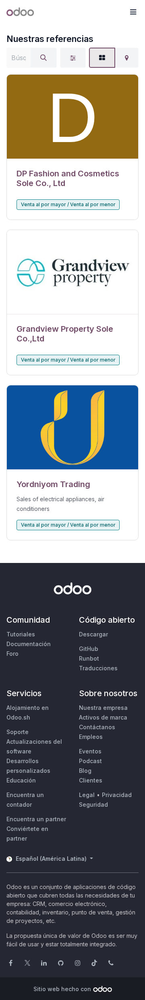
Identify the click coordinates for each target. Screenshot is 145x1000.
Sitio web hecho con (62, 988)
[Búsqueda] (43, 58)
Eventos (90, 751)
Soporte (17, 731)
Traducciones (98, 668)
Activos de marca (103, 717)
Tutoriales (20, 634)
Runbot (89, 658)
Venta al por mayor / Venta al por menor (68, 204)
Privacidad (117, 794)
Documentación (28, 643)
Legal (87, 794)
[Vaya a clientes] (72, 117)
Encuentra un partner (36, 819)
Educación (21, 780)
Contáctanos (97, 727)
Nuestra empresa (103, 707)
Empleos (91, 736)
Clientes (90, 780)
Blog (85, 770)
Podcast (90, 760)
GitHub (88, 648)
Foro (12, 653)
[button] (133, 12)
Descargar (93, 634)
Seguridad (93, 804)
